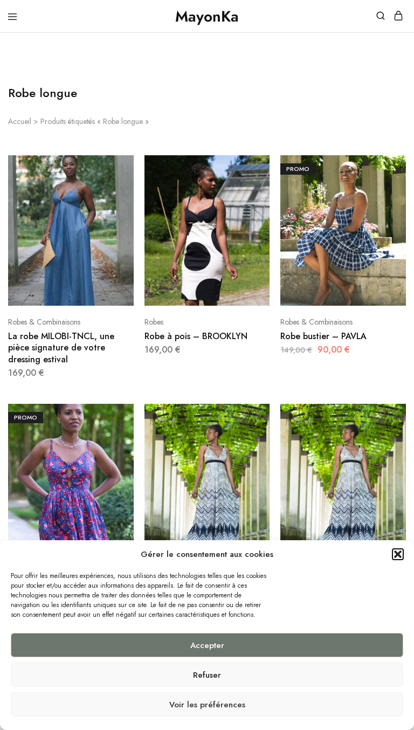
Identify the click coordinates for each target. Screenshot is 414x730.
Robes (153, 321)
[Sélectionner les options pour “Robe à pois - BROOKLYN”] (262, 167)
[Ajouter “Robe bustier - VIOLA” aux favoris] (126, 449)
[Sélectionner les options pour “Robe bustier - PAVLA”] (399, 167)
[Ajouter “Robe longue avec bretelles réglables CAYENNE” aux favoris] (262, 449)
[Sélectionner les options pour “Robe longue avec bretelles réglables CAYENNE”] (262, 416)
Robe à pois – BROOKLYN (195, 336)
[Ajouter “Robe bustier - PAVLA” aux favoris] (399, 201)
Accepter (207, 645)
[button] (397, 554)
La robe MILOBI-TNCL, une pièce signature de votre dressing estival (61, 348)
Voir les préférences (207, 705)
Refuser (207, 675)
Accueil (19, 121)
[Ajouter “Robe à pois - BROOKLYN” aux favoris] (262, 201)
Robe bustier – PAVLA (323, 336)
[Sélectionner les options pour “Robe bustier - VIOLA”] (126, 416)
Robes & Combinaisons (44, 321)
